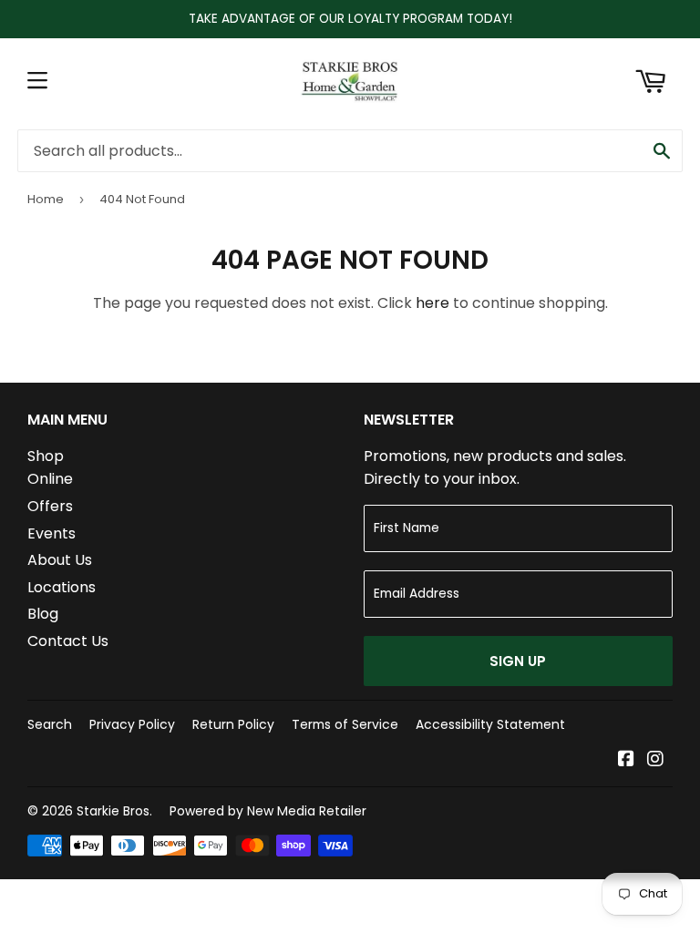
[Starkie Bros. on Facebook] (626, 760)
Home (45, 199)
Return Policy (233, 724)
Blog (42, 613)
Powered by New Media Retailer (268, 811)
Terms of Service (345, 724)
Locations (61, 587)
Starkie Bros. (114, 811)
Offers (50, 506)
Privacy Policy (132, 724)
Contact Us (67, 641)
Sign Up (517, 661)
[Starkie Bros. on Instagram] (655, 760)
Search (49, 724)
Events (51, 533)
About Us (59, 559)
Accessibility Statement (490, 724)
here (432, 302)
